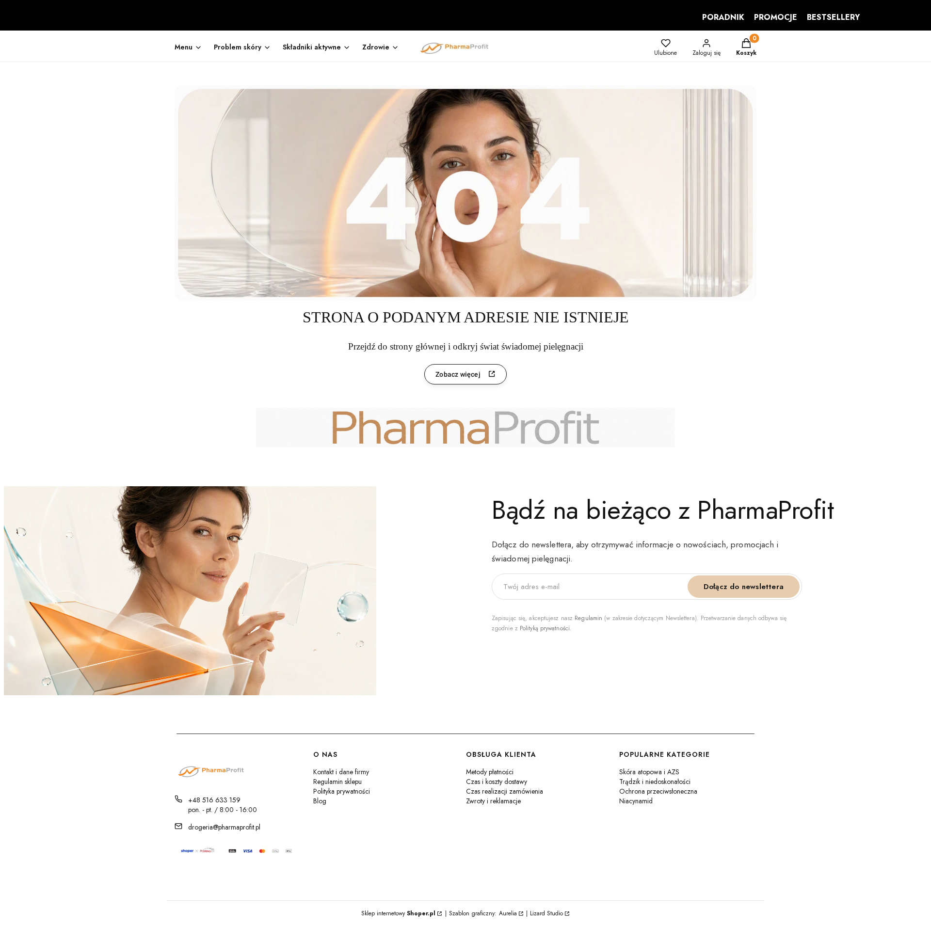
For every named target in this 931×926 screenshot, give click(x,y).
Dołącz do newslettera (744, 586)
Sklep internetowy (398, 913)
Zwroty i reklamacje (493, 801)
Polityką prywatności (545, 628)
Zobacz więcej (458, 374)
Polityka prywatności (341, 791)
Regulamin (588, 618)
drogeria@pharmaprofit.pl (224, 827)
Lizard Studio (546, 913)
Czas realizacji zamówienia (504, 791)
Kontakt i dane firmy (341, 772)
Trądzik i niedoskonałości (654, 781)
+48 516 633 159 (214, 800)
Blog (319, 801)
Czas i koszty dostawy (496, 781)
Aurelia (508, 913)
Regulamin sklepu (337, 781)
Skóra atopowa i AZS (649, 772)
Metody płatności (490, 772)
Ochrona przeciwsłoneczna (658, 791)
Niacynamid (636, 801)
